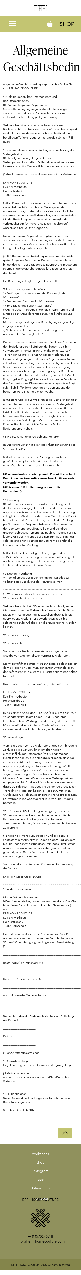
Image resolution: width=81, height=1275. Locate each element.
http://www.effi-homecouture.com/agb (29, 416)
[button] (18, 24)
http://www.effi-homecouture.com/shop (47, 166)
